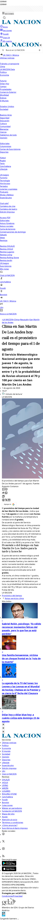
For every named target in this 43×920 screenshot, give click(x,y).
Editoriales (5, 143)
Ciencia (3, 132)
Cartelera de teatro (8, 209)
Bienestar (4, 129)
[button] (21, 179)
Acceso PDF (5, 217)
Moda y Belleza (6, 195)
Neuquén (24, 319)
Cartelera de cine (7, 206)
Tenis (2, 163)
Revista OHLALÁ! (7, 246)
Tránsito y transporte (9, 63)
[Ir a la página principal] (21, 23)
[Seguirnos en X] (3, 842)
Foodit (6, 34)
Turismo (3, 177)
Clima (2, 66)
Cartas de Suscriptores (10, 149)
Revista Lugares (7, 252)
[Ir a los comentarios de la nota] (6, 489)
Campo (3, 86)
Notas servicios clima (14, 598)
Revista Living (6, 254)
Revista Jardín (6, 260)
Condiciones (7, 896)
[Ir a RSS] (3, 856)
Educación (4, 120)
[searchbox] (20, 50)
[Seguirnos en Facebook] (3, 834)
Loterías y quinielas (8, 189)
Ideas (2, 237)
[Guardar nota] (3, 489)
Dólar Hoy (4, 83)
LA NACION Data (7, 69)
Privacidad (17, 896)
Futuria (3, 80)
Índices (3, 98)
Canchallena (5, 166)
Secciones (7, 30)
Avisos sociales (6, 226)
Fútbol (3, 157)
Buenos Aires (6, 115)
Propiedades (5, 89)
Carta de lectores (7, 229)
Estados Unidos (7, 106)
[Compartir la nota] (3, 493)
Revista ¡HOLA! (6, 249)
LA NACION (7, 319)
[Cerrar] (40, 45)
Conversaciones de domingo (13, 232)
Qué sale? (4, 203)
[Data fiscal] (3, 915)
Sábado (3, 234)
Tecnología (5, 180)
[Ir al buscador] (4, 17)
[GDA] (9, 904)
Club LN (6, 37)
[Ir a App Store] (9, 870)
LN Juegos (4, 175)
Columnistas (5, 146)
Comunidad (5, 126)
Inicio (5, 27)
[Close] (3, 724)
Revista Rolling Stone (9, 257)
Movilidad (4, 95)
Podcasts (4, 192)
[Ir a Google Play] (9, 865)
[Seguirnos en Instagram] (3, 849)
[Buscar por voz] (39, 50)
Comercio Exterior (8, 92)
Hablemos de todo (8, 135)
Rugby (3, 160)
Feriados (4, 186)
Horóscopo (5, 183)
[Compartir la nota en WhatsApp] (6, 493)
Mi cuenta (7, 41)
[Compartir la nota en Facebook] (3, 500)
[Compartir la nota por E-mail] (9, 500)
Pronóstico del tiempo (15, 545)
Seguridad (4, 118)
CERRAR (3, 1)
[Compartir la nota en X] (6, 500)
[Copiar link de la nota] (3, 496)
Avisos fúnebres (7, 223)
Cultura (3, 123)
